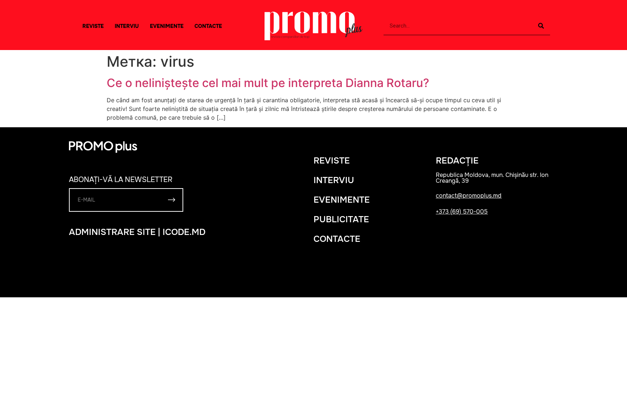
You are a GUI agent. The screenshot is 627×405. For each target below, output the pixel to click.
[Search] (541, 26)
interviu (127, 26)
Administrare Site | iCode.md (137, 232)
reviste (332, 160)
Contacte (208, 26)
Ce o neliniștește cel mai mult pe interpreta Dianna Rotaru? (268, 83)
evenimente (342, 199)
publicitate (341, 219)
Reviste (93, 26)
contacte (337, 239)
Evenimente (167, 26)
